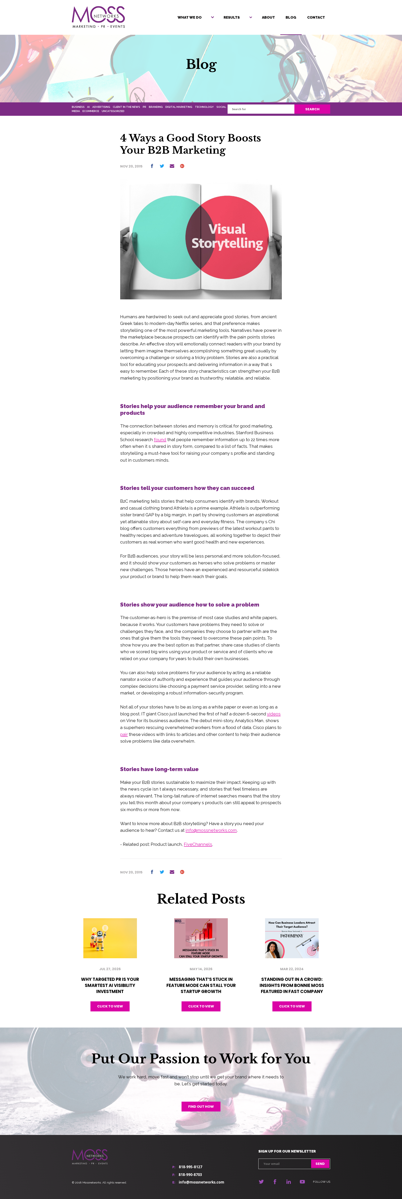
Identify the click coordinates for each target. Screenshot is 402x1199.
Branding (156, 106)
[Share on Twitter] (162, 166)
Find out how (201, 1106)
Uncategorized (113, 111)
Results (232, 17)
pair (124, 734)
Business (78, 106)
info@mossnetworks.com (211, 830)
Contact (316, 17)
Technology (204, 106)
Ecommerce (90, 111)
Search (312, 109)
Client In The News (126, 106)
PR (144, 106)
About (268, 17)
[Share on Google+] (182, 166)
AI (88, 106)
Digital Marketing (178, 106)
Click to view (110, 1006)
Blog (291, 17)
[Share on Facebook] (152, 166)
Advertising (101, 106)
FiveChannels (198, 844)
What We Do (190, 17)
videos (274, 713)
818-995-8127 (190, 1166)
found (160, 439)
